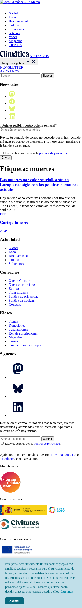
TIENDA (15, 45)
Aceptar (14, 601)
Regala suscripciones (23, 333)
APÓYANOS (39, 56)
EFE (3, 214)
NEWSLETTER (11, 67)
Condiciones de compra (25, 345)
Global (13, 13)
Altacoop (15, 33)
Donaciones (17, 325)
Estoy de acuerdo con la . (37, 153)
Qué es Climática (20, 280)
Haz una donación (63, 455)
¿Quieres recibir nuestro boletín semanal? (28, 125)
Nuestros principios (22, 284)
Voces (13, 37)
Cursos (13, 341)
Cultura (14, 25)
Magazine (15, 41)
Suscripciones (18, 329)
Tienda (13, 321)
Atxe (3, 231)
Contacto (15, 304)
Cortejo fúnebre (14, 222)
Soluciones (16, 29)
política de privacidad (54, 153)
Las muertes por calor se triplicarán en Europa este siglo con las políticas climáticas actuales (39, 184)
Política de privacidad (23, 296)
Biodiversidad (18, 21)
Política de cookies (22, 300)
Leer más (67, 591)
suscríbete (7, 459)
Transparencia (18, 292)
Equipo (14, 288)
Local (13, 17)
